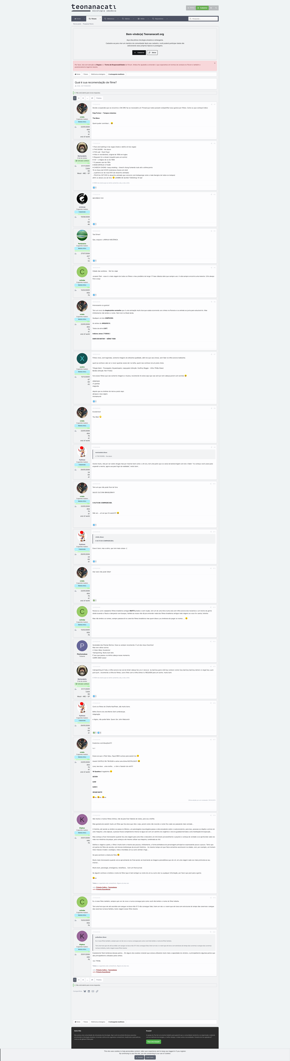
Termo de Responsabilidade (115, 65)
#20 (214, 932)
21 (92, 98)
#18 (214, 815)
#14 (214, 641)
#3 (214, 194)
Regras (99, 65)
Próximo (99, 98)
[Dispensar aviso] (214, 63)
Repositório (159, 19)
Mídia (142, 19)
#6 (214, 302)
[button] (84, 18)
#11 (214, 532)
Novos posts (77, 24)
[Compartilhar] (211, 104)
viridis (78, 86)
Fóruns (94, 19)
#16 (214, 703)
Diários (127, 19)
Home (78, 19)
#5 (214, 267)
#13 (214, 607)
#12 (214, 568)
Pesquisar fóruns (88, 24)
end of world (85, 137)
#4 (214, 231)
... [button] (87, 98)
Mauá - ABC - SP (83, 173)
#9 (214, 447)
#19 (214, 898)
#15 (214, 666)
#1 (214, 104)
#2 (214, 143)
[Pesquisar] (216, 7)
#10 (214, 484)
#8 (214, 408)
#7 (214, 354)
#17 (214, 739)
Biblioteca (110, 19)
